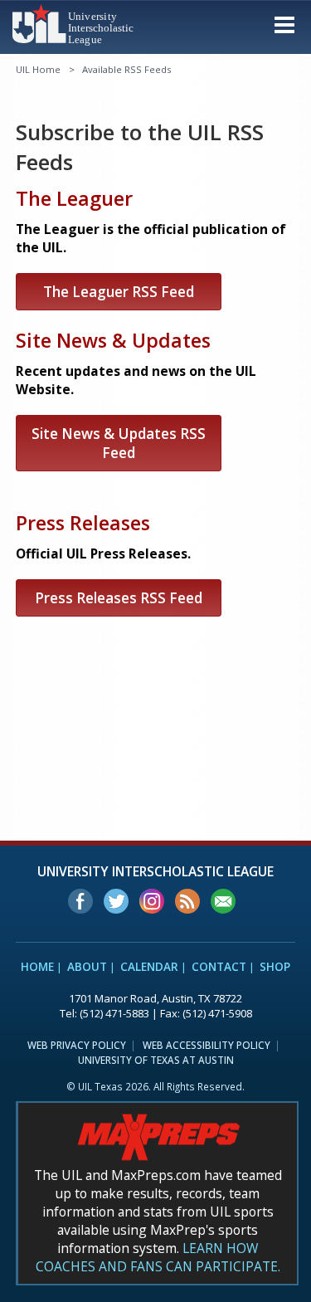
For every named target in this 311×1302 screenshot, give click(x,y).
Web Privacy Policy (76, 1044)
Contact (219, 966)
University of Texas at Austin (156, 1059)
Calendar (149, 966)
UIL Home (38, 69)
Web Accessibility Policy (206, 1044)
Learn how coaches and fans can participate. (158, 1257)
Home (37, 966)
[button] (284, 24)
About (87, 966)
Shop (275, 966)
